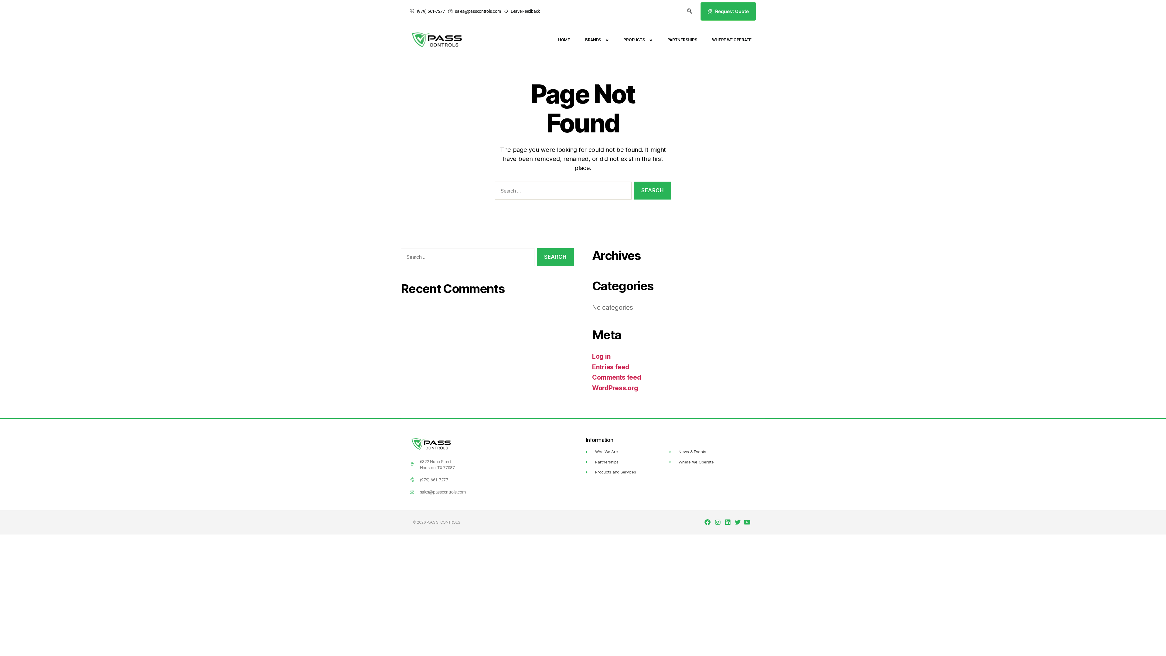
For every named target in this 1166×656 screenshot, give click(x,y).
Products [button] (634, 39)
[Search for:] (562, 192)
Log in (601, 356)
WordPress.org (615, 388)
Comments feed (616, 377)
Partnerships (682, 39)
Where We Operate (732, 39)
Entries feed (610, 367)
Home (564, 39)
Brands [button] (593, 39)
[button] (689, 11)
